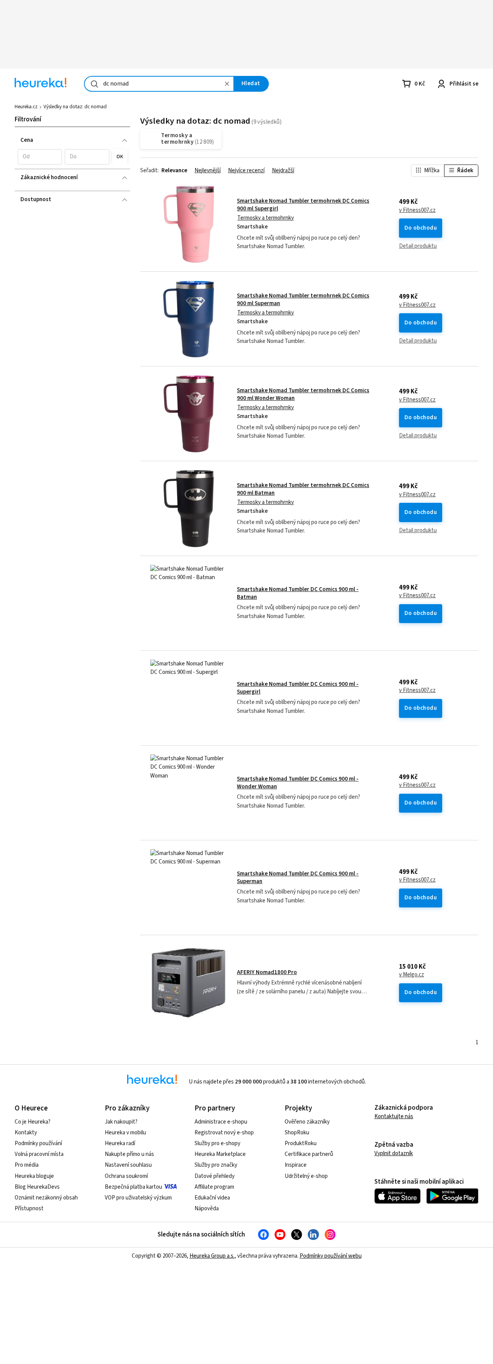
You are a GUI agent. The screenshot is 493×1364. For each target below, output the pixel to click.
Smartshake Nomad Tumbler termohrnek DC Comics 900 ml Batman (303, 489)
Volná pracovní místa (39, 1154)
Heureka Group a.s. (212, 1256)
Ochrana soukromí (126, 1176)
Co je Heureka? (32, 1122)
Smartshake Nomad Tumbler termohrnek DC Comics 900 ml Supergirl (303, 205)
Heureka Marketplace (220, 1154)
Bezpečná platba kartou (133, 1187)
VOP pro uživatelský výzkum (138, 1198)
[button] (40, 157)
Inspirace (296, 1165)
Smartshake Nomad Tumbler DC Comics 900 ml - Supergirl (298, 688)
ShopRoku (297, 1133)
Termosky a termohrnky (265, 218)
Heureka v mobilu (125, 1133)
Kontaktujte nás (393, 1116)
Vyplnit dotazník (393, 1153)
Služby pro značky (216, 1165)
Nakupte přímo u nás (129, 1154)
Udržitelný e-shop (306, 1176)
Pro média (27, 1165)
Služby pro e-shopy (217, 1143)
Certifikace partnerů (309, 1154)
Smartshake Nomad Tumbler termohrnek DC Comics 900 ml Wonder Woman (303, 394)
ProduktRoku (301, 1143)
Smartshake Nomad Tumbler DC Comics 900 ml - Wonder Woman (298, 783)
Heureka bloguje (34, 1176)
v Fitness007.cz (417, 210)
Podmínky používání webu (331, 1256)
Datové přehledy (215, 1176)
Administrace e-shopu (221, 1122)
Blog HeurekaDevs (37, 1187)
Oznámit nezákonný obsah (46, 1198)
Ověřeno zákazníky (307, 1122)
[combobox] (159, 84)
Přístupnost (29, 1208)
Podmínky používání (38, 1143)
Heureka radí (120, 1143)
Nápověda (207, 1208)
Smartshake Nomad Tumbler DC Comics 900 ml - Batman (298, 593)
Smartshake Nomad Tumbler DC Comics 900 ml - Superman (298, 877)
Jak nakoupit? (121, 1122)
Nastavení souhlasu (128, 1165)
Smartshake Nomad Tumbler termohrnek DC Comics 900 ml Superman (303, 299)
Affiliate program (214, 1187)
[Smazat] (227, 84)
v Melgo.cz (411, 975)
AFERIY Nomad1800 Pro (267, 972)
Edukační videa (212, 1198)
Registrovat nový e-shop (224, 1133)
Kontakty (26, 1133)
